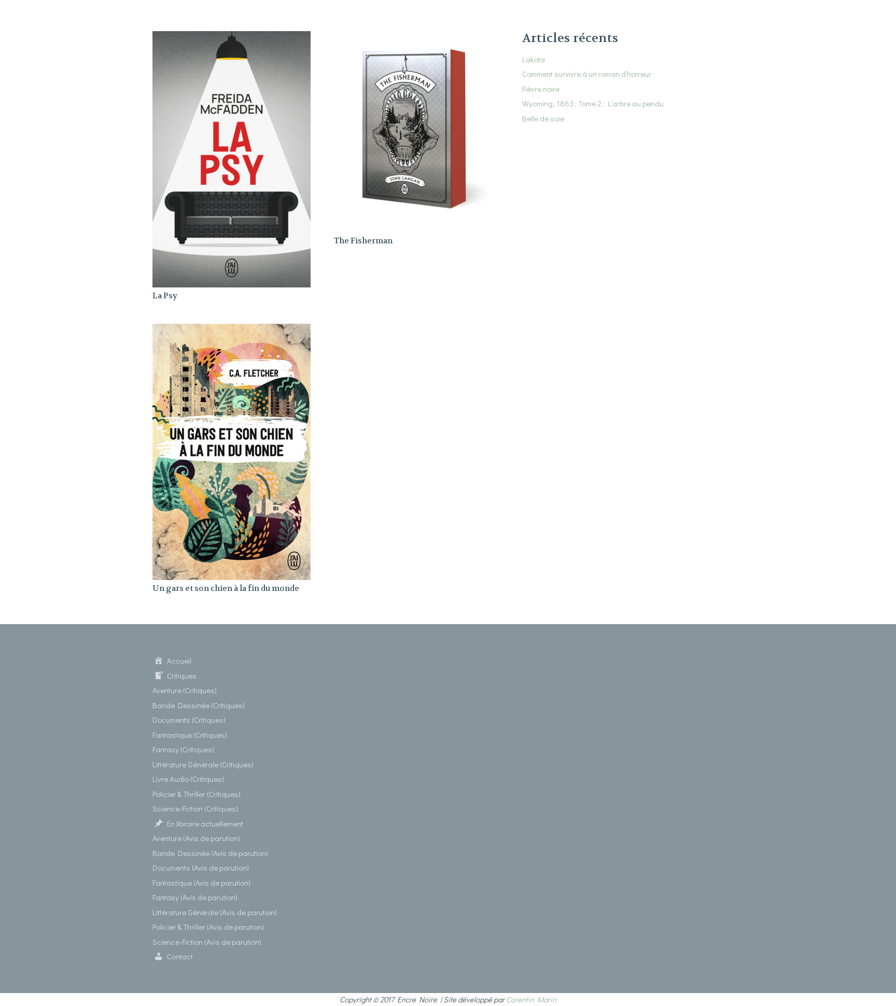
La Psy (164, 296)
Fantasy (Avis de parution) (194, 897)
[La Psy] (231, 37)
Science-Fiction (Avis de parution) (206, 941)
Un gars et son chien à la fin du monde (225, 588)
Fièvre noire (540, 89)
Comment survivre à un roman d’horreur (586, 73)
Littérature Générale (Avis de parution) (214, 912)
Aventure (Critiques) (184, 690)
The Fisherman (363, 241)
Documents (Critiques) (189, 719)
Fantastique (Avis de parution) (201, 882)
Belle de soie (543, 118)
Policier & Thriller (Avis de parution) (208, 926)
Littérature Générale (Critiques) (203, 764)
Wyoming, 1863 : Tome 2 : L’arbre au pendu (593, 103)
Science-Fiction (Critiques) (195, 808)
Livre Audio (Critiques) (188, 779)
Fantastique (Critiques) (189, 734)
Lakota (533, 59)
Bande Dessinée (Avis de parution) (210, 853)
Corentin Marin (531, 999)
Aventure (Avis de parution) (196, 838)
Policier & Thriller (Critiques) (196, 794)
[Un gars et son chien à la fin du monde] (231, 330)
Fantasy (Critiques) (183, 749)
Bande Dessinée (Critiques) (198, 705)
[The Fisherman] (413, 37)
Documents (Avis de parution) (200, 867)
